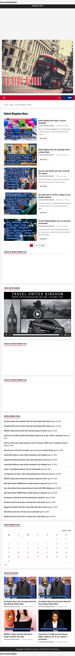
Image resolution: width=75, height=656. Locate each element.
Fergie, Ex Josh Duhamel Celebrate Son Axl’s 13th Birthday (22, 469)
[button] (4, 98)
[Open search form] (59, 98)
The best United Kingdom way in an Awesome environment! (54, 222)
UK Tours (23, 176)
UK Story (8, 176)
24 (9, 557)
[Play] (6, 335)
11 (18, 548)
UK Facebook (20, 171)
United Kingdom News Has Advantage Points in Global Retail (54, 150)
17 (9, 552)
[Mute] (65, 335)
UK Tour (16, 176)
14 (47, 548)
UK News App (10, 201)
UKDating (9, 235)
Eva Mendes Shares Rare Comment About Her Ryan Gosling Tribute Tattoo (27, 421)
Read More (44, 138)
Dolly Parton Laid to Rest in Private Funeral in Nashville (21, 512)
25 (18, 557)
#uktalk (23, 225)
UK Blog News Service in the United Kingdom (19, 596)
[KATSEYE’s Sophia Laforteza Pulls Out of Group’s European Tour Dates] (20, 621)
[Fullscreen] (69, 335)
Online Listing (20, 155)
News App (27, 193)
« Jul (5, 565)
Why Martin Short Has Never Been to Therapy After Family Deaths (24, 502)
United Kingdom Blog (12, 179)
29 (57, 557)
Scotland (29, 155)
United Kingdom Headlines (14, 209)
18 (18, 552)
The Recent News (21, 196)
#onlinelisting (16, 222)
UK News (18, 132)
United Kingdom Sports (13, 187)
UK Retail (18, 158)
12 (28, 548)
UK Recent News (11, 204)
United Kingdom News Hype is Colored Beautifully (52, 121)
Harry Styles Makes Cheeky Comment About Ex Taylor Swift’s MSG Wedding (27, 488)
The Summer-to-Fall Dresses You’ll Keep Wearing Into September (24, 497)
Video (70, 97)
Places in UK (17, 130)
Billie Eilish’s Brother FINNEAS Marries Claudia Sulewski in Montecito (25, 483)
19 (28, 552)
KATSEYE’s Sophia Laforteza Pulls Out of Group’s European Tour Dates (25, 430)
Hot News (9, 130)
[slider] (36, 334)
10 (9, 548)
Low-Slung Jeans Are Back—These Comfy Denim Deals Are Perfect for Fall (27, 474)
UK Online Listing (22, 201)
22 (57, 552)
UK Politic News (11, 135)
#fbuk (8, 222)
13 (38, 548)
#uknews (9, 225)
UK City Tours (10, 171)
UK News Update (28, 132)
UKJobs (16, 235)
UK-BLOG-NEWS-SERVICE (47, 126)
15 (57, 548)
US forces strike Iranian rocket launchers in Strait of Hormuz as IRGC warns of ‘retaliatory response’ (36, 443)
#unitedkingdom (11, 227)
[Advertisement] (37, 23)
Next (42, 245)
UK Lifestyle (9, 132)
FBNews (8, 230)
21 (47, 552)
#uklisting (26, 222)
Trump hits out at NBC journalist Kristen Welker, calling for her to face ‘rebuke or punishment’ (33, 435)
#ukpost (16, 225)
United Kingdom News (24, 135)
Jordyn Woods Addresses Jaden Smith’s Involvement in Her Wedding (25, 455)
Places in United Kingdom (23, 168)
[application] (37, 314)
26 (28, 557)
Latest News (9, 155)
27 (38, 557)
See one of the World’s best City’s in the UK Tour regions (53, 172)
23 (66, 552)
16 (66, 548)
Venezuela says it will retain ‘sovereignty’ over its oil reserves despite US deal (28, 450)
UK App (31, 196)
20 (38, 552)
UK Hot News (27, 130)
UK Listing (19, 174)
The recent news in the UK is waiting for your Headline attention (54, 195)
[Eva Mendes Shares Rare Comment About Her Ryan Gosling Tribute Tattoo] (20, 588)
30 (66, 557)
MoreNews (45, 649)
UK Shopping (27, 158)
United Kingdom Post (12, 184)
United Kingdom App (12, 207)
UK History (19, 233)
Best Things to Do (24, 227)
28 (47, 557)
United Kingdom (11, 160)
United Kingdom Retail (13, 163)
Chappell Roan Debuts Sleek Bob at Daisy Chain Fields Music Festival (25, 460)
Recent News (10, 196)
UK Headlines (10, 199)
